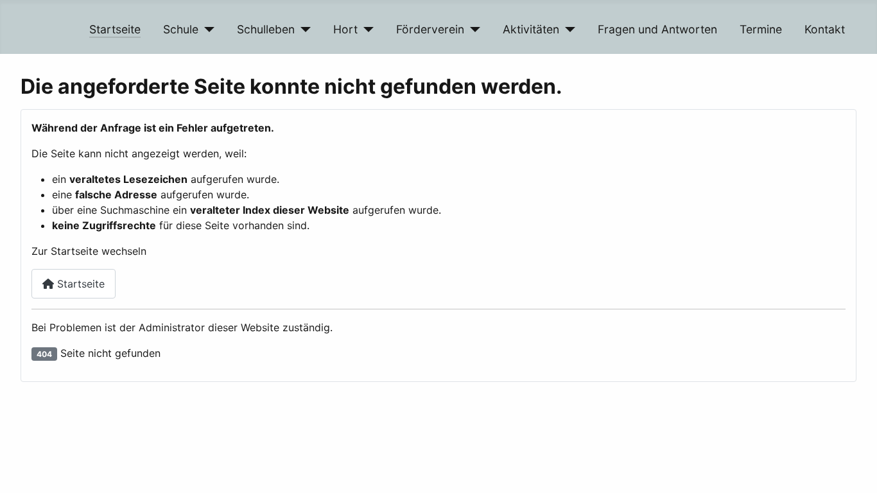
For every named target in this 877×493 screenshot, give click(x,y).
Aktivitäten (531, 29)
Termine (761, 29)
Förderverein (430, 29)
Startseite (115, 29)
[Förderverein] (472, 29)
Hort (345, 29)
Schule (180, 29)
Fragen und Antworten (657, 29)
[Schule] (206, 29)
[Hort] (366, 29)
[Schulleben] (303, 29)
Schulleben (266, 29)
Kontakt (824, 29)
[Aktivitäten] (567, 29)
